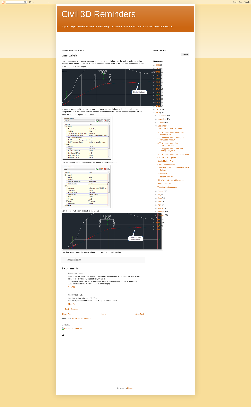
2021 (158, 75)
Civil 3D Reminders (99, 14)
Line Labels (162, 173)
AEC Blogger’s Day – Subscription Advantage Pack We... (170, 139)
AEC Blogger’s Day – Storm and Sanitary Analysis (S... (170, 150)
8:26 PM (71, 287)
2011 (158, 109)
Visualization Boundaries (167, 187)
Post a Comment (71, 309)
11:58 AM (71, 304)
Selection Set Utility (165, 177)
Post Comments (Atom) (81, 318)
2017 (158, 89)
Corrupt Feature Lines (166, 164)
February (161, 212)
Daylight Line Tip (164, 184)
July (159, 195)
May (160, 201)
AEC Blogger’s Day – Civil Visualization (173, 154)
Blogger (130, 388)
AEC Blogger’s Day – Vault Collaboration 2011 (168, 144)
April (160, 205)
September (162, 126)
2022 (158, 72)
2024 (158, 68)
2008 (158, 223)
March (160, 208)
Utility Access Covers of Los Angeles (171, 180)
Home (103, 314)
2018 (158, 85)
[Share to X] (74, 259)
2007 (158, 226)
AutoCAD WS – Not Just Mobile (169, 129)
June (160, 198)
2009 (158, 219)
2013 (158, 102)
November (162, 119)
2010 (158, 113)
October (161, 123)
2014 (158, 99)
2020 (158, 79)
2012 (158, 106)
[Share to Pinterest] (79, 259)
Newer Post (66, 314)
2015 (158, 96)
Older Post (139, 314)
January (161, 215)
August (161, 191)
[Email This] (68, 259)
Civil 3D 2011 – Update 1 (167, 158)
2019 (158, 82)
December (162, 116)
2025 (158, 65)
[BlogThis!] (71, 259)
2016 (158, 92)
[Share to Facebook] (77, 259)
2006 (158, 230)
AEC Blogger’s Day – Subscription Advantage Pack (170, 133)
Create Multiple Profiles (166, 161)
